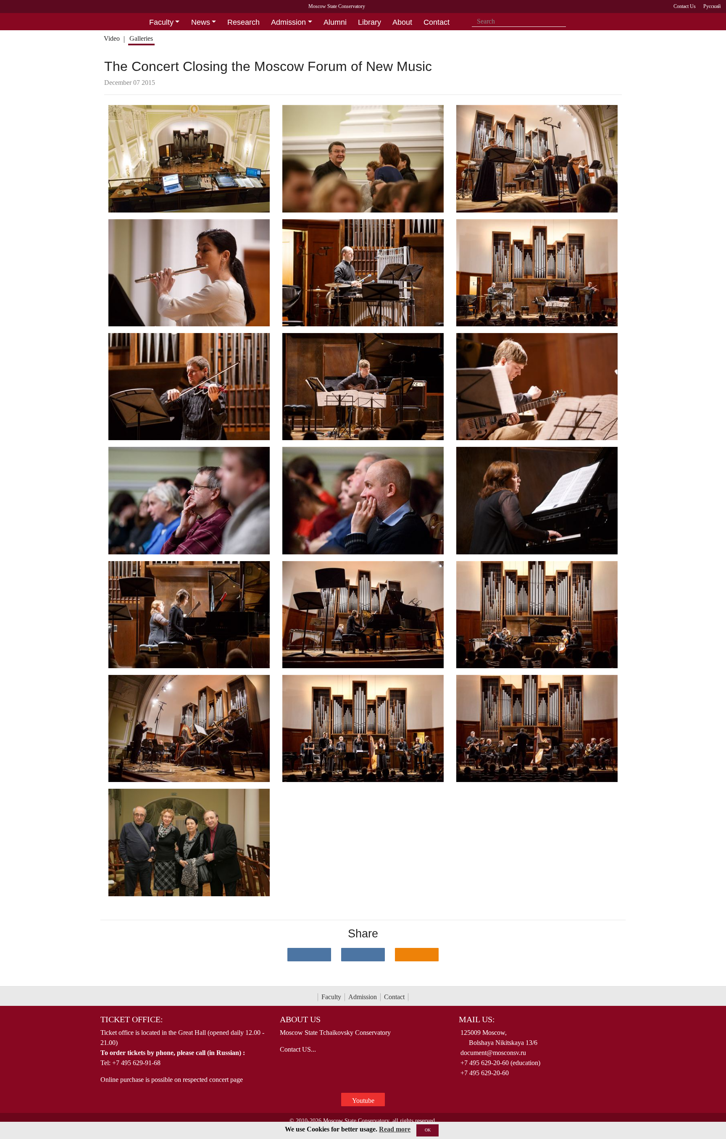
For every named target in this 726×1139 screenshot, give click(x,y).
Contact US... (298, 1049)
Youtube (363, 1100)
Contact (394, 996)
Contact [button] (437, 22)
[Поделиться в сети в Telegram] (363, 954)
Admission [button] (288, 22)
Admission (362, 996)
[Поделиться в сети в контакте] (309, 954)
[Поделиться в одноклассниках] (417, 954)
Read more (394, 1129)
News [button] (200, 22)
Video (112, 38)
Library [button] (369, 22)
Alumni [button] (335, 22)
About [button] (402, 22)
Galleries (141, 38)
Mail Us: (477, 1019)
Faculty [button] (161, 22)
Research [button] (243, 22)
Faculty (331, 996)
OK (428, 1130)
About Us (300, 1019)
